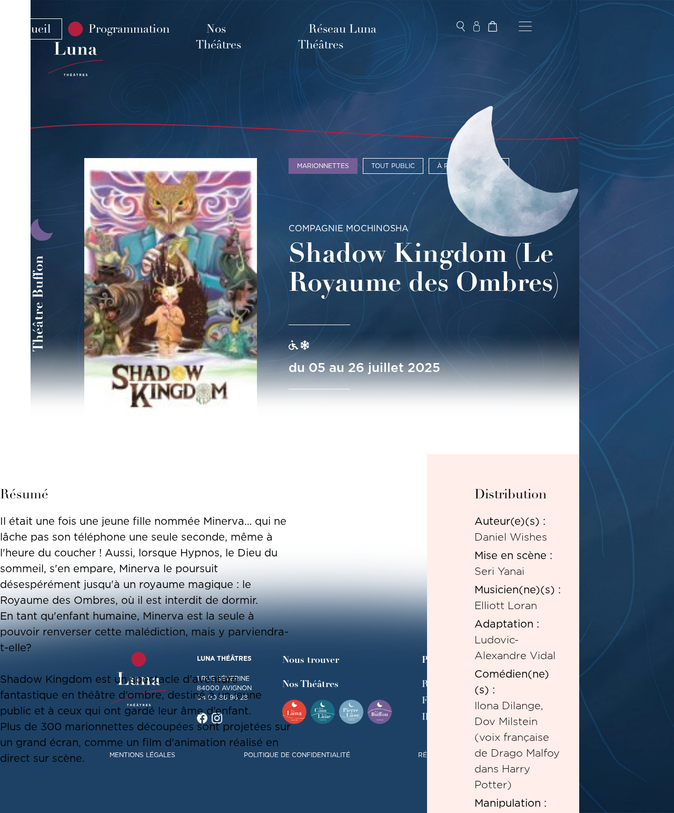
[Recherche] (460, 26)
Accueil (31, 29)
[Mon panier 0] (492, 26)
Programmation (129, 29)
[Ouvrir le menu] (525, 26)
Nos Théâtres (218, 37)
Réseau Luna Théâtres (337, 37)
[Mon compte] (476, 26)
